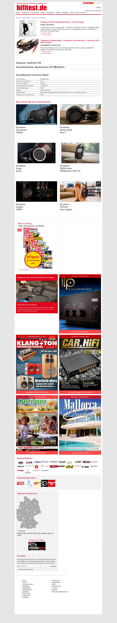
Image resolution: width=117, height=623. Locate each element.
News (18, 13)
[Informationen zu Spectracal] (94, 467)
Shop (71, 13)
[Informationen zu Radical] (85, 467)
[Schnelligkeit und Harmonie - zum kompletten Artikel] (28, 47)
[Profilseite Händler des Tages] (36, 550)
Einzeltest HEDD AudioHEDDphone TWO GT (70, 168)
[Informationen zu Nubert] (69, 467)
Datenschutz (56, 586)
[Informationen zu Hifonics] (29, 467)
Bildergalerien (27, 590)
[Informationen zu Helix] (20, 467)
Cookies (55, 588)
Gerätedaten (27, 588)
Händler (58, 13)
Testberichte (25, 13)
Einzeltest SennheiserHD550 (21, 130)
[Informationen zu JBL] (36, 467)
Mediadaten (56, 582)
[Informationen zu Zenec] (45, 471)
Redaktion (26, 586)
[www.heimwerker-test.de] (37, 488)
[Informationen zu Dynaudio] (53, 462)
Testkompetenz (28, 584)
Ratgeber (65, 13)
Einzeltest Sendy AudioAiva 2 (66, 130)
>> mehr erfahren (23, 270)
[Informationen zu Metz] (53, 467)
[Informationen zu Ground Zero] (94, 462)
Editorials (26, 597)
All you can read (80, 13)
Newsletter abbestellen (26, 569)
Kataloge (26, 592)
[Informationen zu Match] (45, 467)
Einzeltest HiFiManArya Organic (66, 207)
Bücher (25, 582)
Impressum (56, 580)
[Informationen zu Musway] (61, 467)
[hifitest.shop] (51, 488)
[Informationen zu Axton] (37, 462)
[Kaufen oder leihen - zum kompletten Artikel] (28, 28)
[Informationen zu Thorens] (20, 471)
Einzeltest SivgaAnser (21, 168)
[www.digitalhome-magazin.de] (20, 488)
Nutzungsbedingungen (60, 592)
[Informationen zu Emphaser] (62, 462)
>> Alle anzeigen (46, 35)
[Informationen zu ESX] (69, 462)
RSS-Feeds (26, 594)
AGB (53, 584)
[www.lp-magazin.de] (44, 488)
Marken (42, 13)
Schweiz (22, 531)
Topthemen (26, 595)
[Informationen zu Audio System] (29, 462)
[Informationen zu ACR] (20, 462)
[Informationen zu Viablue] (28, 471)
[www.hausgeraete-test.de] (28, 488)
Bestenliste (35, 13)
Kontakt (54, 590)
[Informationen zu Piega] (78, 467)
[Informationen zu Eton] (78, 462)
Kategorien (50, 13)
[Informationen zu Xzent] (36, 471)
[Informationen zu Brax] (45, 462)
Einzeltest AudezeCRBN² (21, 207)
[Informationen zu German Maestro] (86, 462)
